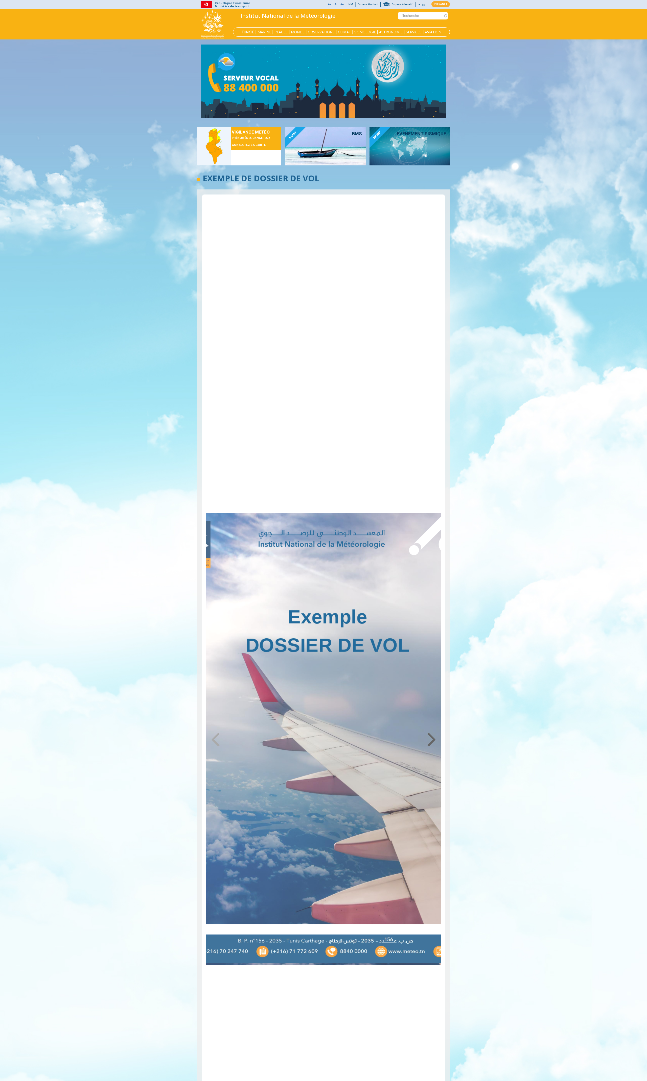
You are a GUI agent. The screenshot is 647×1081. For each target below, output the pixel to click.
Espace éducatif (402, 4)
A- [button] (329, 4)
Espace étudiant (368, 4)
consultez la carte (249, 145)
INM (350, 4)
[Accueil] (212, 23)
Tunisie (248, 32)
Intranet (440, 4)
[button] (335, 4)
